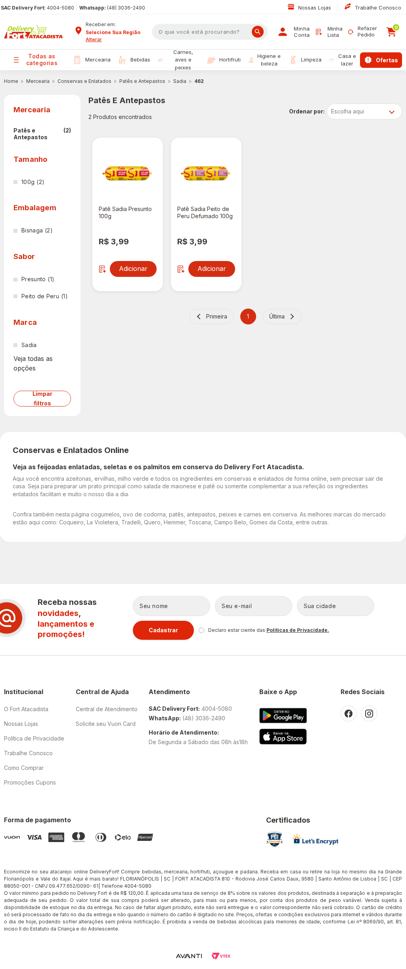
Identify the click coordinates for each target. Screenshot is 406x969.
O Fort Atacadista (26, 709)
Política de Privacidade (34, 738)
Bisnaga (37, 230)
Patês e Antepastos (142, 81)
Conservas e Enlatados (84, 81)
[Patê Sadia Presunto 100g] (127, 173)
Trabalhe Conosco (378, 7)
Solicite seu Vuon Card (106, 723)
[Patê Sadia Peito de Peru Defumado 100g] (206, 173)
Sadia (179, 81)
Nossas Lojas (315, 7)
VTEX (220, 956)
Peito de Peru (44, 296)
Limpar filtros (42, 399)
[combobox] (116, 32)
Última (277, 316)
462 (199, 81)
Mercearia (38, 81)
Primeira (216, 316)
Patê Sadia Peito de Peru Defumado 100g (205, 212)
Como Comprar (24, 767)
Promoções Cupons (30, 782)
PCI (274, 839)
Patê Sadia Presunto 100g (125, 212)
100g (32, 181)
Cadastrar (163, 630)
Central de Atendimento (107, 709)
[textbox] (210, 32)
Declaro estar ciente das (268, 630)
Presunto (37, 279)
